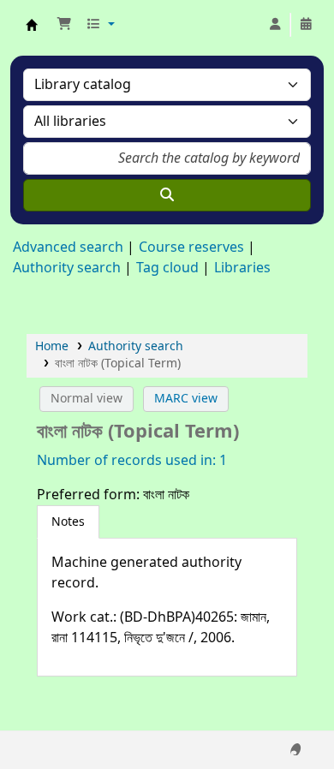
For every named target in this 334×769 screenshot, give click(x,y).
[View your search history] (305, 25)
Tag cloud (167, 268)
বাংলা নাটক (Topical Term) (118, 364)
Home (52, 346)
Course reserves (191, 247)
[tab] (68, 522)
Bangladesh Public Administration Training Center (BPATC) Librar (32, 25)
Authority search (67, 268)
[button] (64, 25)
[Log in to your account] (274, 25)
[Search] (167, 195)
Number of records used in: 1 (132, 460)
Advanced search (68, 247)
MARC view (186, 399)
